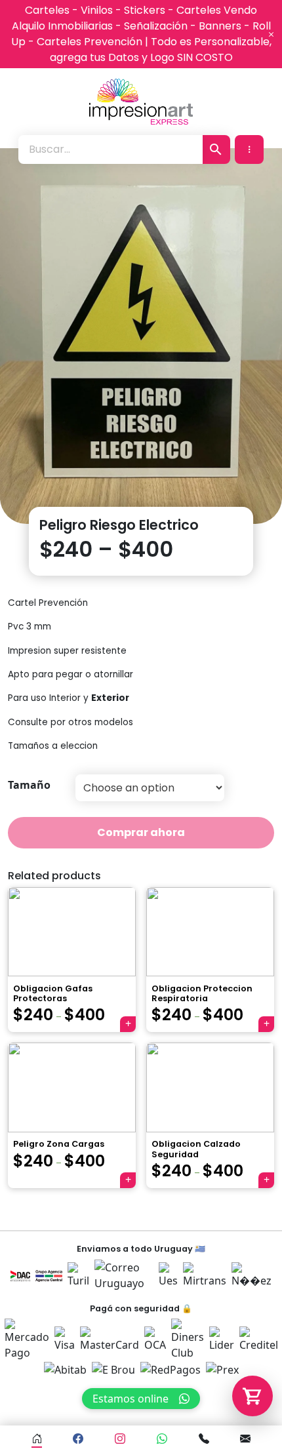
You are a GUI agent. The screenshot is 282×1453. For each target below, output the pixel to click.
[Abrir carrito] (252, 1396)
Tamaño (29, 785)
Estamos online (130, 1398)
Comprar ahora (141, 832)
